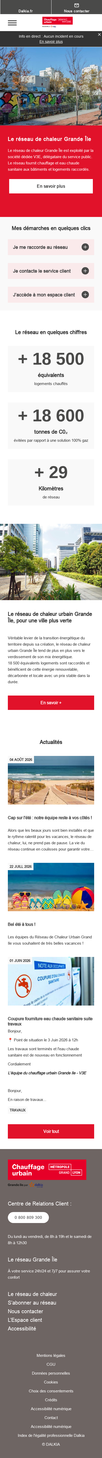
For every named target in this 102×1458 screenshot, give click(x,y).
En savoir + (51, 702)
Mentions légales (51, 1355)
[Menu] (12, 22)
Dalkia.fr (25, 11)
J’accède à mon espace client (44, 294)
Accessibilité (22, 1328)
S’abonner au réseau (32, 1303)
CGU (51, 1364)
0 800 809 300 (28, 1217)
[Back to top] (91, 1449)
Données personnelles (51, 1373)
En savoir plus (51, 41)
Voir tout (51, 1131)
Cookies (51, 1382)
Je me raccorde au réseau (40, 247)
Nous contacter (25, 1311)
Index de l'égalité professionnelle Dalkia (51, 1435)
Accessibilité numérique (51, 1409)
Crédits (51, 1400)
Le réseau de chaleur (32, 1294)
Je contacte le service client (42, 271)
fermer (99, 34)
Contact (51, 1417)
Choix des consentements (51, 1391)
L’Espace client (25, 1320)
